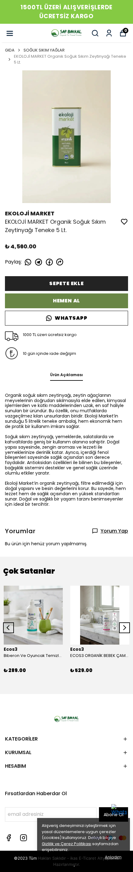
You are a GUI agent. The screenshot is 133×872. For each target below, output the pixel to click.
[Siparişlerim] (109, 33)
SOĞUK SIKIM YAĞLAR (44, 50)
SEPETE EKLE (66, 283)
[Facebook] (8, 837)
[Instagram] (23, 837)
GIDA (10, 50)
